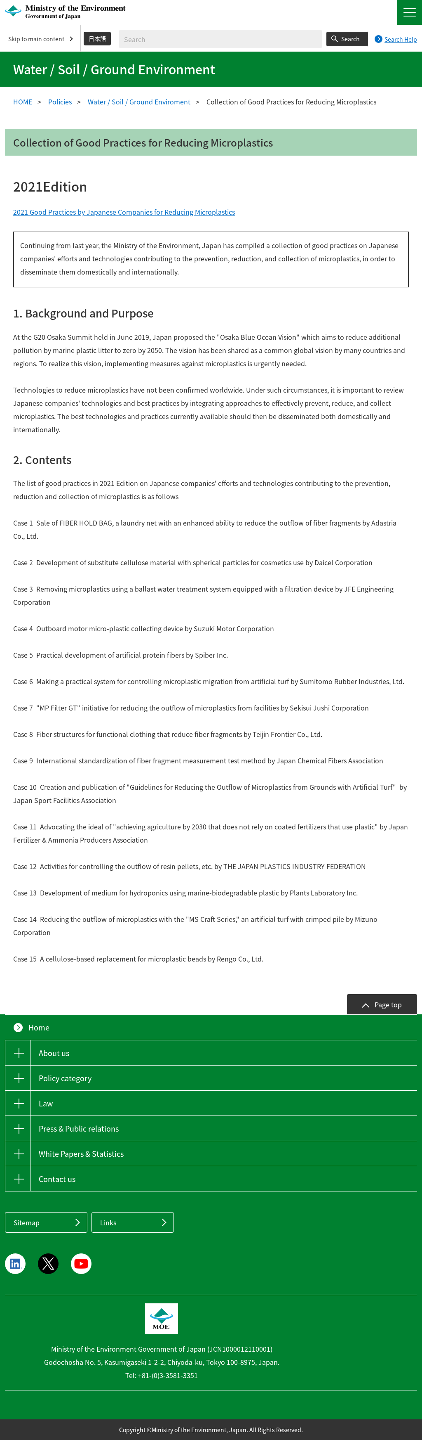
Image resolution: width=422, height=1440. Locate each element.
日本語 (97, 38)
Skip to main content (36, 39)
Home (38, 1027)
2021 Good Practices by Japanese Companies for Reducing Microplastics (124, 212)
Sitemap (27, 1222)
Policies (60, 102)
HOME (22, 102)
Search (350, 39)
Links (108, 1222)
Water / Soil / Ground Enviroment (139, 102)
